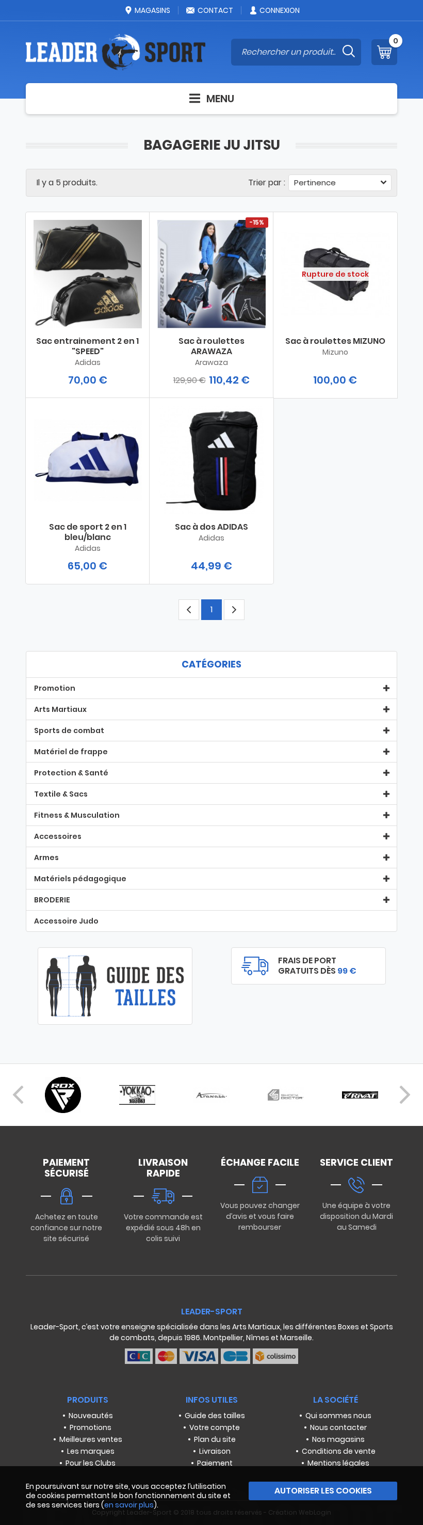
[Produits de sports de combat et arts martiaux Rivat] (360, 1095)
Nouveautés (91, 1415)
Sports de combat (69, 730)
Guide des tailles (215, 1415)
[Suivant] (405, 1095)
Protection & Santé (71, 773)
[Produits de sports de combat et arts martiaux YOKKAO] (137, 1095)
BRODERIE (52, 900)
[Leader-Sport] (115, 52)
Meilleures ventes (90, 1439)
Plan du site (215, 1439)
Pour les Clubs (91, 1463)
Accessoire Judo (66, 921)
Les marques (91, 1451)
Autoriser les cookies (323, 1491)
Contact (215, 10)
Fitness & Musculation (77, 815)
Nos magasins (338, 1439)
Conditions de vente (339, 1451)
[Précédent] (18, 1095)
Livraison (215, 1451)
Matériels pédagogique (80, 878)
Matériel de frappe (71, 751)
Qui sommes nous (338, 1415)
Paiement (215, 1463)
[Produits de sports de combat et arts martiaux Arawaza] (211, 1095)
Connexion (279, 10)
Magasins (152, 10)
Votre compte (214, 1427)
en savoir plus (129, 1505)
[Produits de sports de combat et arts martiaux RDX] (63, 1095)
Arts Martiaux (60, 709)
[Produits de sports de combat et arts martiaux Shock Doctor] (286, 1095)
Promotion (54, 688)
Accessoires (58, 836)
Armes (46, 857)
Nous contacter (338, 1427)
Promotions (90, 1427)
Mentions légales (338, 1463)
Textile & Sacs (61, 794)
